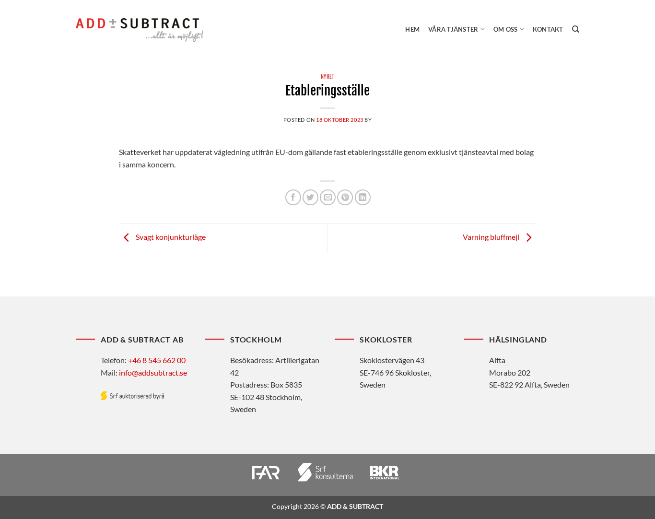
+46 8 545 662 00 (157, 360)
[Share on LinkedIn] (363, 197)
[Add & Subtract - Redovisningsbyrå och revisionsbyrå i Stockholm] (139, 30)
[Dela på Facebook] (293, 197)
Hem (412, 29)
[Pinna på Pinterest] (345, 197)
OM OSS (505, 29)
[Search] (575, 29)
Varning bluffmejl (492, 237)
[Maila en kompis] (328, 197)
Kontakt (548, 29)
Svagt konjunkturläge (170, 237)
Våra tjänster (453, 29)
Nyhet (328, 76)
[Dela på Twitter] (310, 197)
